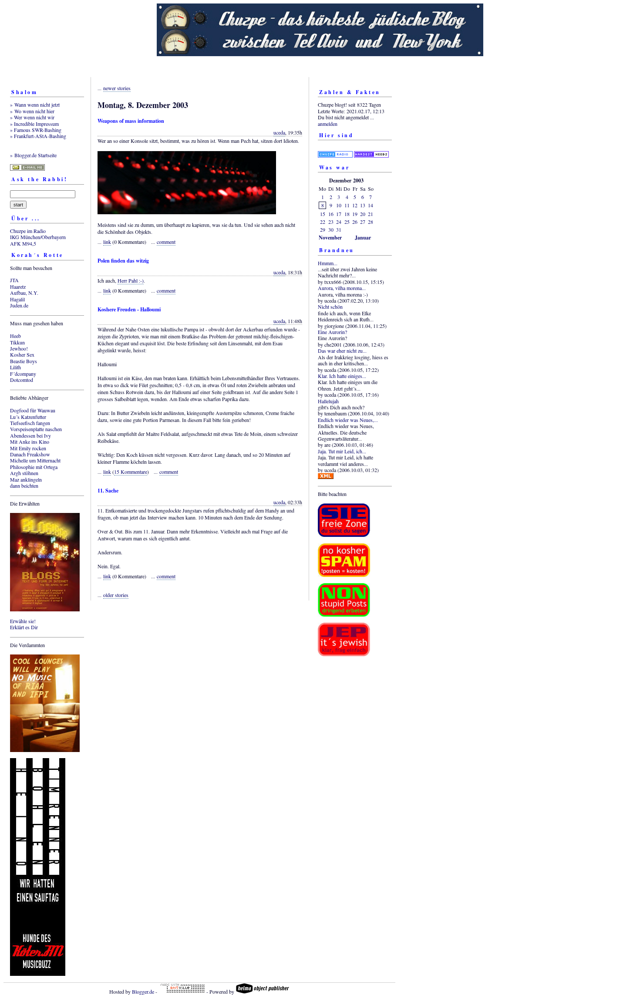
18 (347, 213)
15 (322, 213)
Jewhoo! (19, 348)
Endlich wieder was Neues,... (348, 419)
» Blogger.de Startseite (33, 155)
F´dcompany (23, 373)
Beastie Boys (23, 361)
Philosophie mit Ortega (33, 466)
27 (362, 221)
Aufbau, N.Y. (24, 292)
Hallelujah (328, 401)
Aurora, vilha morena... (342, 287)
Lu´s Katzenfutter (28, 416)
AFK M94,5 (23, 243)
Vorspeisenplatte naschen (36, 428)
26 (354, 221)
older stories (115, 594)
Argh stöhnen (24, 472)
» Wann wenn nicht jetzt (35, 104)
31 (338, 229)
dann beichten (24, 485)
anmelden (327, 123)
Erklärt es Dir (24, 627)
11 (347, 205)
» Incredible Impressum (34, 123)
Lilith (15, 367)
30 (330, 229)
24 (338, 221)
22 (322, 221)
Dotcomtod (21, 379)
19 (354, 213)
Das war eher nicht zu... (342, 350)
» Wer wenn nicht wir (32, 117)
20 (362, 213)
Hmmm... (327, 263)
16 (330, 213)
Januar (363, 237)
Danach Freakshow (30, 454)
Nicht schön (330, 306)
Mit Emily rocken (28, 448)
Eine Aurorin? (332, 331)
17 (338, 213)
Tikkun (17, 342)
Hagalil (17, 299)
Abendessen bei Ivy (30, 435)
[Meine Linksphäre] (335, 148)
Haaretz (18, 286)
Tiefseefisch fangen (30, 422)
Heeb (15, 335)
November (330, 237)
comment (166, 241)
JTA (14, 280)
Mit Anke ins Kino (29, 441)
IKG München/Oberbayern (38, 236)
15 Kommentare (130, 471)
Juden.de (19, 305)
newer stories (117, 87)
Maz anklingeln (26, 479)
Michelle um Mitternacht (35, 460)
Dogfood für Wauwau (32, 410)
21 (370, 213)
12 (354, 205)
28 (370, 221)
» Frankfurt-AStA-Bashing (38, 135)
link (107, 241)
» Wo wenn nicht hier (32, 111)
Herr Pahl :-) (131, 280)
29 (322, 229)
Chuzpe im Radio (28, 230)
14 (370, 205)
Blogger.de (143, 991)
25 (347, 221)
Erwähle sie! (23, 620)
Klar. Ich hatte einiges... (342, 375)
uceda (279, 132)
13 (362, 205)
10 (338, 205)
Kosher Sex (22, 354)
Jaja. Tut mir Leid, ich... (342, 451)
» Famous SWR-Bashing (35, 129)
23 (330, 221)
